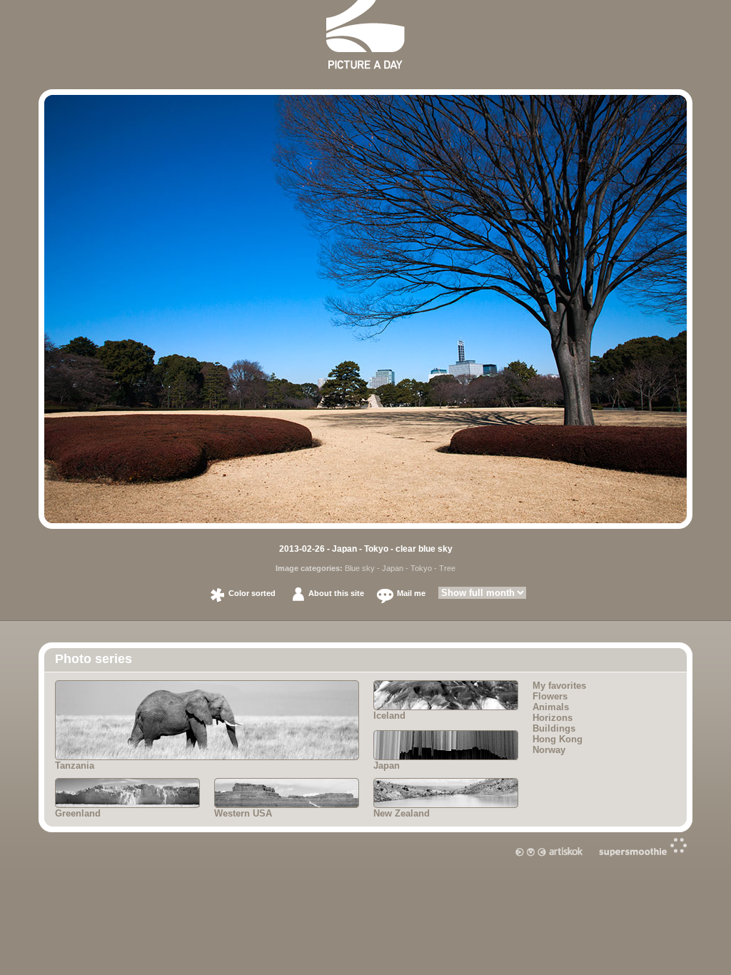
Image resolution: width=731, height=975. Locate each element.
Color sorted (252, 593)
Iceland (389, 715)
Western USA (243, 813)
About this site (336, 593)
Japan (392, 568)
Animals (551, 707)
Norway (549, 749)
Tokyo (421, 568)
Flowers (550, 696)
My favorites (559, 685)
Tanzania (74, 765)
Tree (447, 568)
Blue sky (360, 568)
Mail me (411, 593)
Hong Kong (558, 739)
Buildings (554, 728)
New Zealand (401, 813)
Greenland (78, 813)
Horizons (553, 717)
